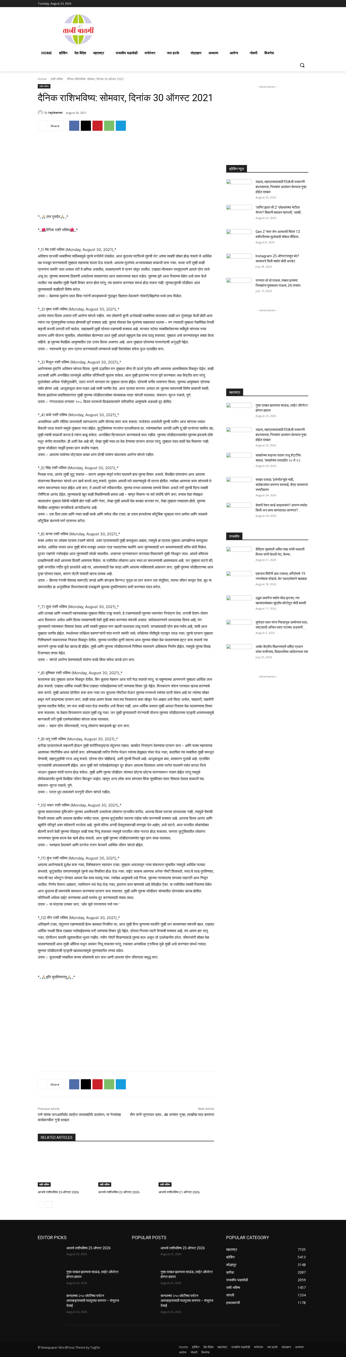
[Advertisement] (213, 28)
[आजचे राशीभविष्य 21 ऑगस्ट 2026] (186, 1167)
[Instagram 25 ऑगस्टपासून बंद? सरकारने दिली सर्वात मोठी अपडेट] (239, 262)
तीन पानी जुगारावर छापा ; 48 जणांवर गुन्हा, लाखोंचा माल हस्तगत (172, 1114)
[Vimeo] (298, 4)
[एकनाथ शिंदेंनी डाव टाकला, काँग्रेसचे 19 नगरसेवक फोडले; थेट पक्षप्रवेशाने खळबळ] (239, 580)
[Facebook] (277, 4)
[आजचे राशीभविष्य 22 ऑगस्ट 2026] (126, 1167)
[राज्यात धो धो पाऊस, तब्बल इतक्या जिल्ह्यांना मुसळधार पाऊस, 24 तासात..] (239, 287)
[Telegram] (121, 126)
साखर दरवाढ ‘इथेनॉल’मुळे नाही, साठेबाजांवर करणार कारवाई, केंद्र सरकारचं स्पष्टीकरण (282, 485)
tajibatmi (55, 112)
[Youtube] (305, 4)
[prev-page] (41, 1204)
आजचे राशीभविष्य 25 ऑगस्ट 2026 (58, 1192)
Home (42, 79)
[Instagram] (284, 4)
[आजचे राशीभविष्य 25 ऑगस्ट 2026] (65, 1167)
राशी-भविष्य (57, 79)
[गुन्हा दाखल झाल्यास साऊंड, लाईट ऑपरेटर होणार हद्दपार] (239, 411)
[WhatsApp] (109, 126)
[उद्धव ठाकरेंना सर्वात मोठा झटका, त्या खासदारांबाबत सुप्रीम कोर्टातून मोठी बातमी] (239, 604)
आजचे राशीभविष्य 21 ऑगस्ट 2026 (179, 1192)
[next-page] (49, 1204)
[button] (302, 65)
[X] (291, 4)
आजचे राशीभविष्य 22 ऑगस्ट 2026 (118, 1192)
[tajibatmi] (41, 112)
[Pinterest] (97, 126)
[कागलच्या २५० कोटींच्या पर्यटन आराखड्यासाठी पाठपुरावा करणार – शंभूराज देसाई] (50, 1302)
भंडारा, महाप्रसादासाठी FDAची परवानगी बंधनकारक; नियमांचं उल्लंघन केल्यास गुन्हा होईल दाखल (281, 187)
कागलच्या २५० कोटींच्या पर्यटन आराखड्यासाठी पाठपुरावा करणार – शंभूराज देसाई (92, 1301)
